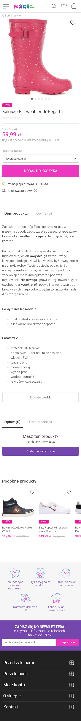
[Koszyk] (74, 6)
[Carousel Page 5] (46, 99)
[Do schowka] (32, 492)
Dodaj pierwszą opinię (41, 451)
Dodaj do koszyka (40, 171)
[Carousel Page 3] (39, 99)
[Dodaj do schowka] (73, 22)
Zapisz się (67, 642)
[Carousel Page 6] (49, 99)
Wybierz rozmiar (16, 158)
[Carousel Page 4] (42, 99)
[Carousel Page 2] (35, 99)
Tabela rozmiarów (12, 150)
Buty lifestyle (13, 15)
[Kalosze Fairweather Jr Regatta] (40, 57)
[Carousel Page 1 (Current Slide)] (32, 99)
